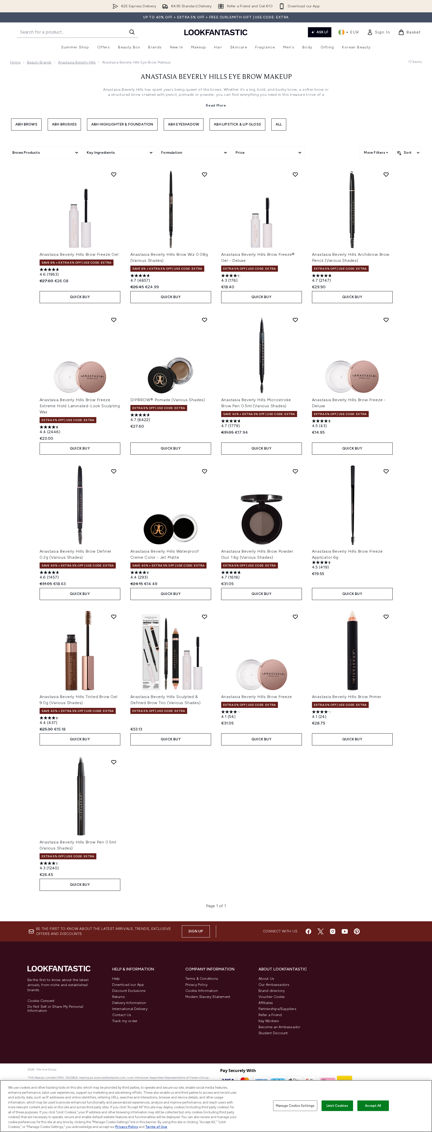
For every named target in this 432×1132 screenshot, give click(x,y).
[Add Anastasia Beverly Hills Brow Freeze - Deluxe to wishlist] (386, 320)
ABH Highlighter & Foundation (122, 124)
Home (15, 62)
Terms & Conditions (201, 979)
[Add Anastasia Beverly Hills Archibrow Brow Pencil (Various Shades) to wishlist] (386, 174)
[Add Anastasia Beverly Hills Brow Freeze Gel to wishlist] (114, 174)
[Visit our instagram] (333, 931)
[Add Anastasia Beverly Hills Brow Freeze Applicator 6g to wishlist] (386, 471)
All (279, 124)
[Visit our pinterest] (357, 931)
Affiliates (265, 1003)
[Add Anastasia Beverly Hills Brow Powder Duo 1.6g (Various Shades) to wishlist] (295, 471)
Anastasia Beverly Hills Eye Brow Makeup (216, 77)
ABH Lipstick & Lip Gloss (237, 124)
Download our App (128, 985)
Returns (118, 997)
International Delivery (130, 1009)
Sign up (195, 931)
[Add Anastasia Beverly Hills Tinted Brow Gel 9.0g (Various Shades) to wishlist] (114, 617)
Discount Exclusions (129, 991)
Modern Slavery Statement (208, 997)
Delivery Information (129, 1003)
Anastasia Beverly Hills (77, 62)
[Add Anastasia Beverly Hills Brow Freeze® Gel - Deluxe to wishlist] (295, 174)
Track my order (125, 1021)
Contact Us (121, 1015)
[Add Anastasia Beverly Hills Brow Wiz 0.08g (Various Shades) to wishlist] (204, 174)
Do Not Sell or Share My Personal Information (55, 1009)
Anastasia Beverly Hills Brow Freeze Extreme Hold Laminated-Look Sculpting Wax (80, 405)
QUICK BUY (80, 297)
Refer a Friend (270, 1015)
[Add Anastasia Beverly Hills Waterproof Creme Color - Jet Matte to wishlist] (204, 471)
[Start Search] (132, 32)
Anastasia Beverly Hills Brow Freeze (256, 696)
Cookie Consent (41, 1001)
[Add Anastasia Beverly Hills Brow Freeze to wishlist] (295, 617)
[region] (216, 1106)
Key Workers (268, 1021)
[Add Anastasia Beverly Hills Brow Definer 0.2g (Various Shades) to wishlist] (114, 471)
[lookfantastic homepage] (215, 32)
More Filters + (376, 152)
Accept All (373, 1106)
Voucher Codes (271, 997)
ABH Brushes (64, 124)
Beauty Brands (39, 62)
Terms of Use (156, 1127)
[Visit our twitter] (320, 931)
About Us (266, 979)
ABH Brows (26, 124)
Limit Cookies (337, 1106)
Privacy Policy (196, 985)
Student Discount (273, 1033)
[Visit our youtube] (345, 931)
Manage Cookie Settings (295, 1106)
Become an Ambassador (279, 1027)
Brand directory (271, 991)
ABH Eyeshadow (183, 124)
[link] (378, 32)
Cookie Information (201, 991)
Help (116, 979)
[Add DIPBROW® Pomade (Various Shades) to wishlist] (204, 320)
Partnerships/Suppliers (277, 1009)
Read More (216, 105)
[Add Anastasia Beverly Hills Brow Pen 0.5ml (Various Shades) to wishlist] (114, 762)
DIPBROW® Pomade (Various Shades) (167, 399)
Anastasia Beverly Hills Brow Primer (347, 696)
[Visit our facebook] (308, 931)
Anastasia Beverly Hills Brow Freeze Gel (79, 254)
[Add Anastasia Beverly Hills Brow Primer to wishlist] (386, 617)
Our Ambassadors (274, 985)
